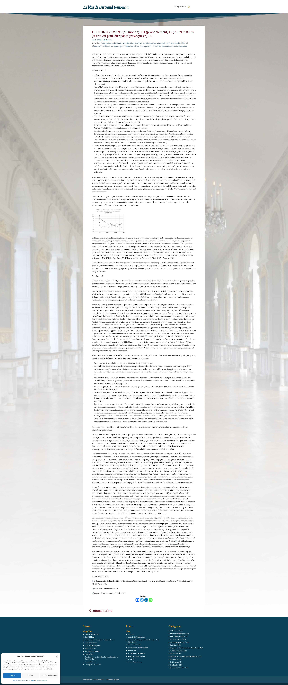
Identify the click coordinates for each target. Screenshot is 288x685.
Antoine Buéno (163, 43)
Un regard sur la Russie (93, 665)
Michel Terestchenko (92, 651)
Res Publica (174, 665)
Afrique (138, 43)
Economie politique (177, 642)
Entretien (173, 645)
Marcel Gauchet (90, 648)
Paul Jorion (89, 654)
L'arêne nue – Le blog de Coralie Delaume (100, 640)
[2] (146, 336)
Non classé (174, 654)
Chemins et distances (178, 634)
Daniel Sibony (90, 637)
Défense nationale (177, 639)
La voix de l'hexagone (92, 646)
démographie (145, 46)
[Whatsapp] (151, 600)
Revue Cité (131, 659)
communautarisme (131, 46)
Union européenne (177, 668)
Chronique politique (177, 636)
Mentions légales (112, 679)
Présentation (174, 659)
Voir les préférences (49, 675)
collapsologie (116, 46)
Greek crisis (132, 650)
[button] (57, 656)
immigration (167, 46)
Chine (184, 43)
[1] (109, 333)
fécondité (157, 46)
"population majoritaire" (111, 43)
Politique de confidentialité (21, 680)
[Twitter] (142, 600)
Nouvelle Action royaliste (137, 656)
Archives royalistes (134, 645)
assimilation (176, 43)
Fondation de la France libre (138, 648)
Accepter (12, 675)
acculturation (128, 43)
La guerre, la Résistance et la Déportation (184, 648)
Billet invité (107, 40)
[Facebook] (137, 600)
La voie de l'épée (91, 643)
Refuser (30, 675)
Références (174, 662)
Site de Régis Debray (135, 662)
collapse (106, 46)
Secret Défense (90, 662)
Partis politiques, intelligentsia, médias (183, 656)
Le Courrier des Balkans (136, 653)
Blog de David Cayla (92, 634)
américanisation (149, 43)
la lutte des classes (176, 651)
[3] (93, 593)
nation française (180, 46)
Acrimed (131, 634)
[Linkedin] (146, 600)
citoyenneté (96, 46)
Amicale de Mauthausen (136, 637)
